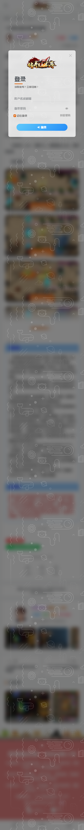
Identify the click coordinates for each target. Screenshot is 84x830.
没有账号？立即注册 (25, 87)
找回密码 (65, 115)
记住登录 (22, 115)
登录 (43, 127)
